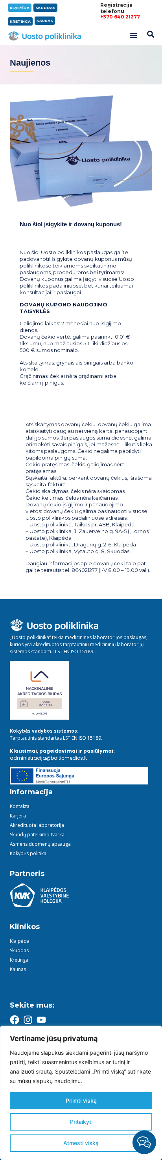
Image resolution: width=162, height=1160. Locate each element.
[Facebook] (14, 1019)
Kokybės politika (28, 853)
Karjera (18, 815)
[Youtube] (41, 1019)
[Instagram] (28, 1019)
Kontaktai (20, 806)
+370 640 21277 (120, 17)
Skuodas (19, 950)
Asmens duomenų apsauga (40, 844)
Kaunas (18, 969)
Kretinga (19, 960)
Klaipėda (19, 941)
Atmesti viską (81, 1143)
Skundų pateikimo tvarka (37, 834)
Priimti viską (81, 1100)
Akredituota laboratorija (37, 825)
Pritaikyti (81, 1121)
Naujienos (30, 63)
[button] (133, 35)
